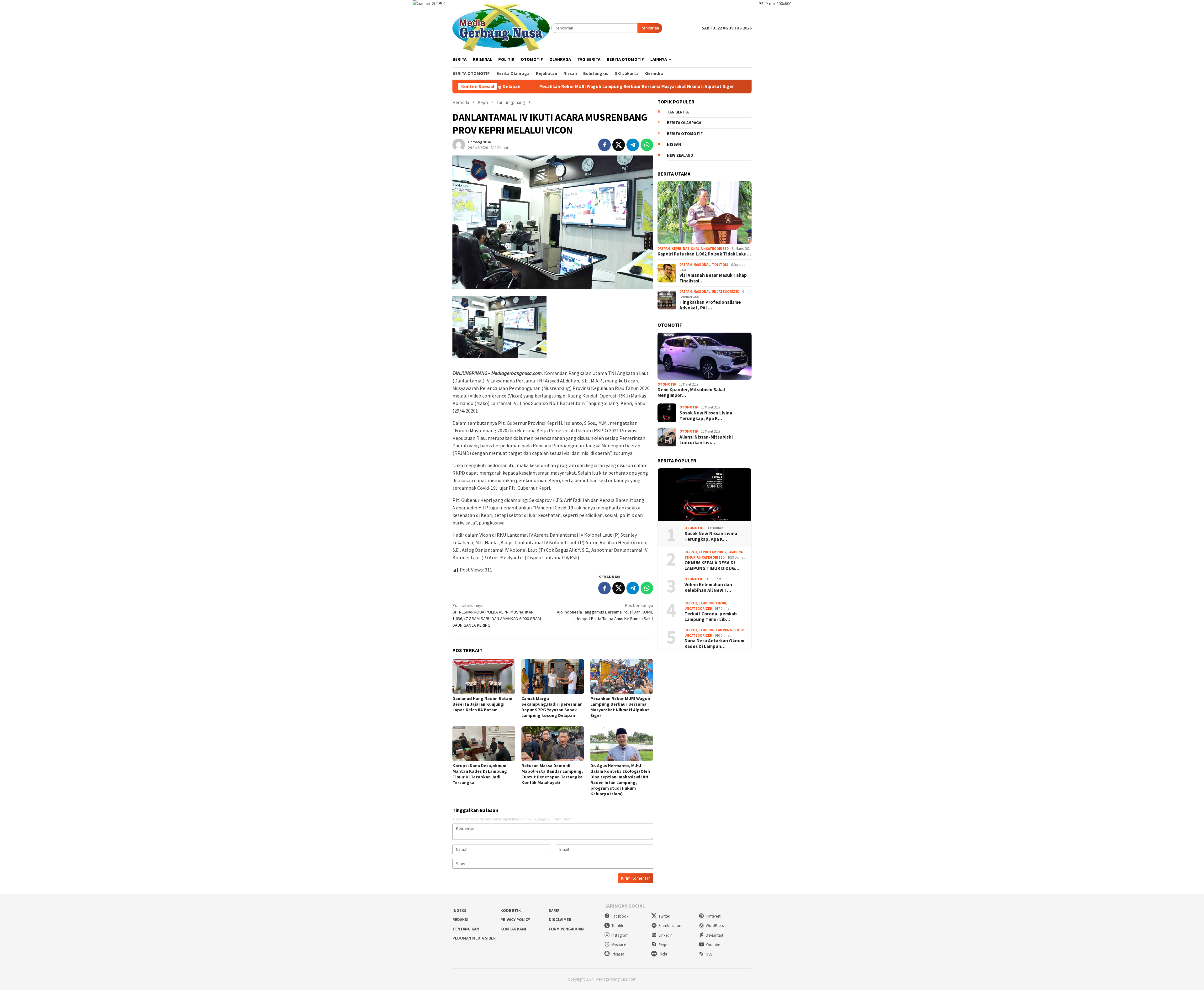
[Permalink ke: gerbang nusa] (458, 144)
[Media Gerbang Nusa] (501, 27)
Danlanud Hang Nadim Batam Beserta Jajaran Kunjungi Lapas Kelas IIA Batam (482, 704)
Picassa (617, 954)
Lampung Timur (712, 603)
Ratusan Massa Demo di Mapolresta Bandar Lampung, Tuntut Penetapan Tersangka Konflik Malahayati (552, 774)
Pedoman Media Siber (474, 938)
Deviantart (714, 935)
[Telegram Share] (632, 145)
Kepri (676, 248)
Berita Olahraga (684, 122)
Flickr (662, 954)
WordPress (715, 925)
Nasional (691, 248)
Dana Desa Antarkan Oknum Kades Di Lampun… (714, 643)
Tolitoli (720, 264)
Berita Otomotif (685, 133)
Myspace (618, 944)
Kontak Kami (513, 929)
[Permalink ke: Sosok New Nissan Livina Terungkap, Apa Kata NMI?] (704, 494)
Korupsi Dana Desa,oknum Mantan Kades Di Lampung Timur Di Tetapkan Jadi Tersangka (479, 774)
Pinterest (713, 916)
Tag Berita (678, 112)
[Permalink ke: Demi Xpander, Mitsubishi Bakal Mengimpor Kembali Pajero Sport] (704, 356)
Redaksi (460, 919)
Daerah (663, 248)
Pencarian (650, 28)
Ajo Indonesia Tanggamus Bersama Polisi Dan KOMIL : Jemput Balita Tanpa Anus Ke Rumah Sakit (605, 612)
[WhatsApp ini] (647, 145)
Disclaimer (560, 919)
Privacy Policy (515, 919)
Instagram (620, 935)
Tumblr (617, 925)
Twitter (664, 916)
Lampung (718, 552)
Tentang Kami (466, 929)
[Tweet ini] (618, 145)
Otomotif (666, 384)
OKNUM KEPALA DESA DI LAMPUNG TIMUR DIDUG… (711, 565)
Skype (663, 944)
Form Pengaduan (566, 929)
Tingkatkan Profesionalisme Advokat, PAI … (710, 305)
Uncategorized (715, 248)
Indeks (459, 910)
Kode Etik (510, 910)
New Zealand (680, 155)
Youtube (713, 944)
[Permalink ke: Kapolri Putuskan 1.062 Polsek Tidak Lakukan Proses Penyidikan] (704, 212)
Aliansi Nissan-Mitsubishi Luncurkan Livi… (706, 439)
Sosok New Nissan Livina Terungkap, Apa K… (705, 415)
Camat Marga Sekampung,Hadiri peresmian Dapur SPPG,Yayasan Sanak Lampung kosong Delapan (552, 707)
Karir (554, 910)
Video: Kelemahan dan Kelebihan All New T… (708, 587)
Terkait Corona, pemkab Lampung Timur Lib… (710, 616)
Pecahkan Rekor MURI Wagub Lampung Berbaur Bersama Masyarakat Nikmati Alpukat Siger (559, 86)
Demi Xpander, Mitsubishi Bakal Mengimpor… (691, 392)
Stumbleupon (669, 925)
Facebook (619, 916)
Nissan (674, 144)
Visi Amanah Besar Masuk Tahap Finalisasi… (713, 278)
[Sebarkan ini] (604, 145)
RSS (709, 954)
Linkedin (665, 935)
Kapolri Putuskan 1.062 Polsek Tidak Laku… (704, 254)
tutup (440, 3)
